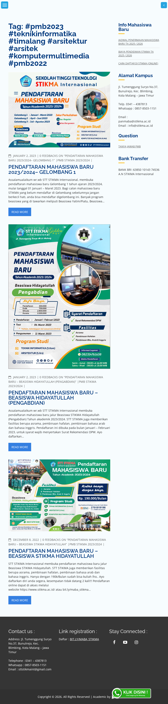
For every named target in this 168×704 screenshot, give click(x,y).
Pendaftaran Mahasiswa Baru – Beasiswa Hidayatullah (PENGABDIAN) (53, 398)
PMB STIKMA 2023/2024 (73, 160)
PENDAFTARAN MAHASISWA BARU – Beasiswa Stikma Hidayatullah (53, 553)
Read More (19, 212)
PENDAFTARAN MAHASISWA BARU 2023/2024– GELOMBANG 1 (51, 169)
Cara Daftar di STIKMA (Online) (138, 63)
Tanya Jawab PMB (129, 146)
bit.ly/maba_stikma (84, 639)
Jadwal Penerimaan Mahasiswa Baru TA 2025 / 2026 (138, 42)
